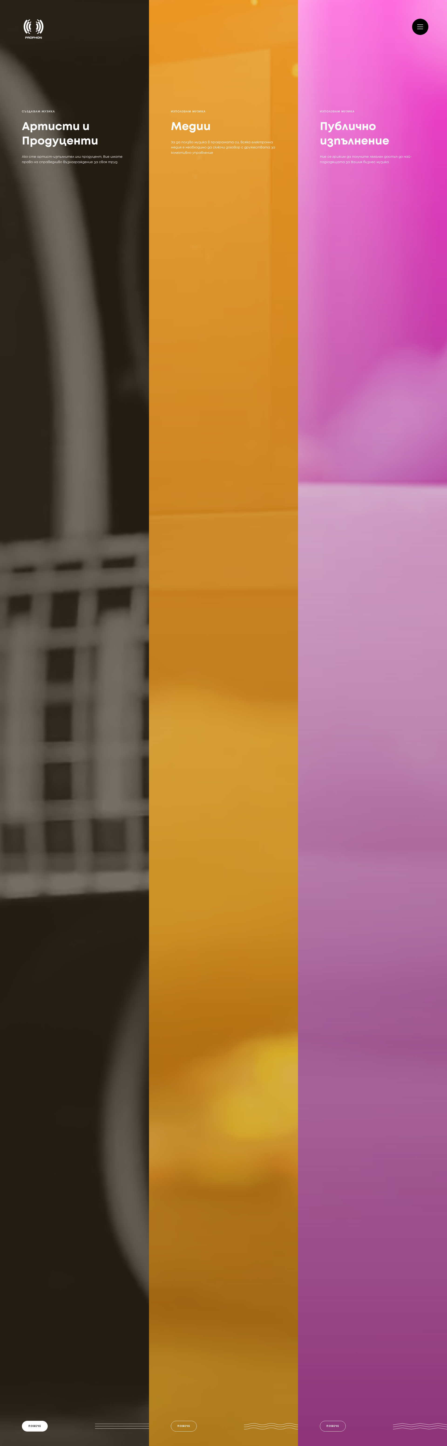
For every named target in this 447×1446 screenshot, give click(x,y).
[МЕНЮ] (420, 26)
